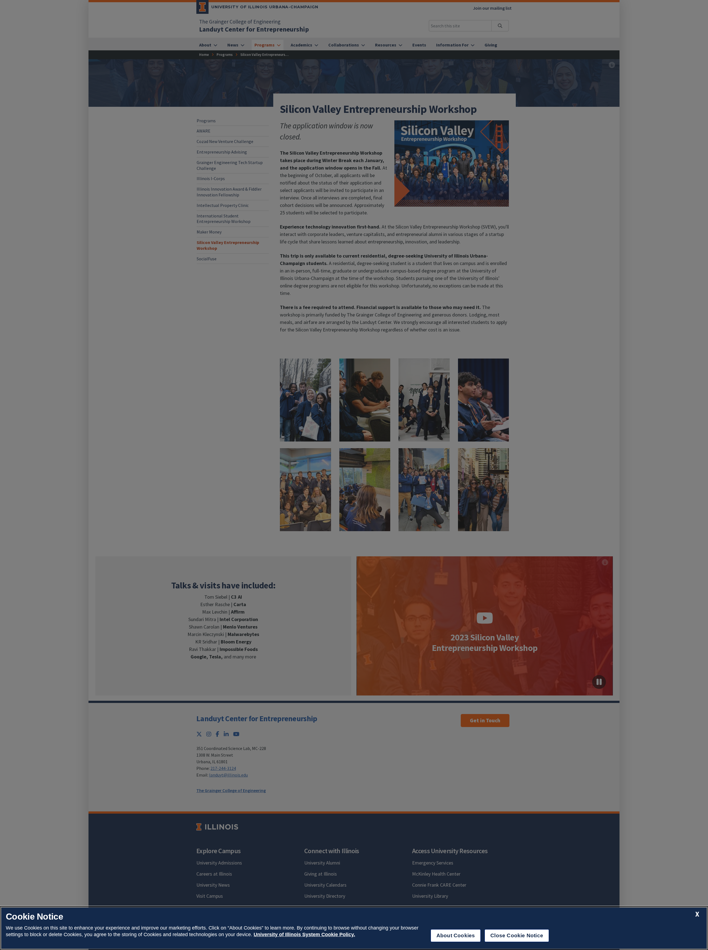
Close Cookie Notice (516, 935)
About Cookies (455, 935)
